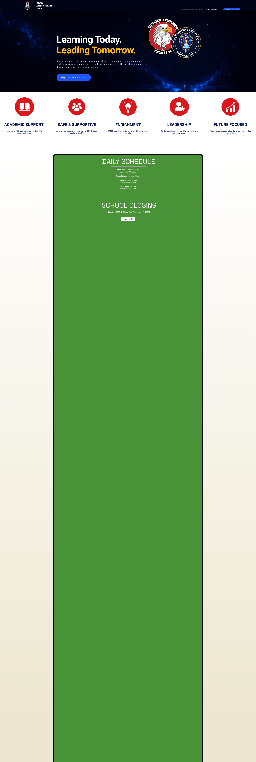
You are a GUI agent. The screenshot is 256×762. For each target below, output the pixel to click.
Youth (39, 2)
